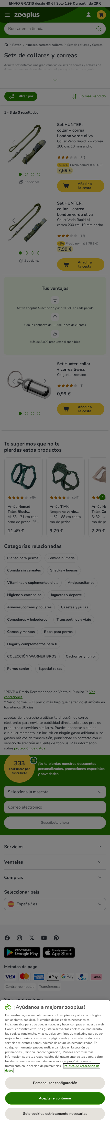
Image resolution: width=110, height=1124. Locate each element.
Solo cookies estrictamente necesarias (55, 1113)
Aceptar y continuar (55, 1098)
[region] (55, 1062)
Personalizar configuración (55, 1082)
